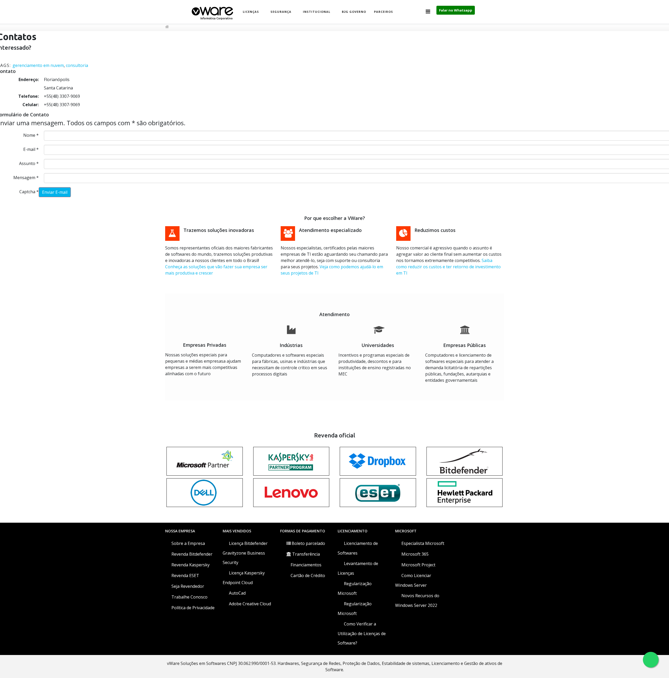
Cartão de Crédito (307, 575)
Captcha (29, 192)
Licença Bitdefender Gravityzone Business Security (245, 552)
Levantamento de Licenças (358, 568)
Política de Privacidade (192, 608)
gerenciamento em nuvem (38, 65)
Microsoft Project (417, 565)
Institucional (316, 12)
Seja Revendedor (187, 586)
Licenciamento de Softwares (358, 548)
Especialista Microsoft (422, 543)
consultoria (77, 65)
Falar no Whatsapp (455, 10)
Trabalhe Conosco (188, 597)
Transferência (305, 554)
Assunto (29, 163)
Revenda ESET (184, 575)
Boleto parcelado (308, 543)
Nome (31, 135)
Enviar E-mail (54, 192)
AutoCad (237, 593)
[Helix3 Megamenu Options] (428, 11)
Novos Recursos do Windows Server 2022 (417, 600)
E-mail (31, 149)
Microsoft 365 (414, 554)
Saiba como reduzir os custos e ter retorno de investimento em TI (448, 267)
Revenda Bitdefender (191, 554)
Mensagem (26, 177)
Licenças (251, 12)
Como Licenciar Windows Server (413, 580)
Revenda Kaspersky (190, 565)
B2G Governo (354, 12)
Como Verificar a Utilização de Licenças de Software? (362, 633)
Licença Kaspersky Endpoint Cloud (244, 577)
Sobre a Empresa (187, 543)
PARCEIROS (383, 12)
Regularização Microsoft (355, 588)
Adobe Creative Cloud (249, 604)
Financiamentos (305, 565)
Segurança (280, 12)
